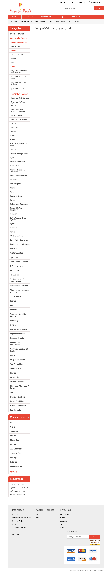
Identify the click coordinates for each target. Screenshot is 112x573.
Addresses (64, 521)
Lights (12, 224)
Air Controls (15, 270)
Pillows (13, 373)
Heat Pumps (15, 46)
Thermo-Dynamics (18, 54)
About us (15, 531)
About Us (29, 17)
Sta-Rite (14, 58)
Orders (62, 518)
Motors (12, 140)
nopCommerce (21, 570)
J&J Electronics (16, 449)
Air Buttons (14, 275)
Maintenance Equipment (19, 204)
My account (46, 17)
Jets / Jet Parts (16, 297)
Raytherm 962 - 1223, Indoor (18, 77)
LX (11, 423)
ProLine (13, 436)
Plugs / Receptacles (18, 329)
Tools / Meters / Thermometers (17, 280)
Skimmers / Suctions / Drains (19, 387)
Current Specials (17, 382)
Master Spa (14, 440)
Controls (13, 132)
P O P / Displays (16, 266)
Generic (13, 427)
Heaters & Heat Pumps (40, 21)
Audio (12, 305)
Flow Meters (14, 166)
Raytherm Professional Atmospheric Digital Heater (19, 103)
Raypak (59, 21)
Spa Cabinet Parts (17, 364)
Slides (12, 136)
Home (15, 17)
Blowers (13, 310)
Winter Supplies (16, 253)
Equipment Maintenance (20, 244)
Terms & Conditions (19, 528)
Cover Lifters (15, 377)
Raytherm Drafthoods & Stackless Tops (19, 71)
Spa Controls (15, 410)
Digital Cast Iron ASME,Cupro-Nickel (18, 110)
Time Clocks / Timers (19, 262)
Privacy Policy (17, 524)
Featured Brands (17, 338)
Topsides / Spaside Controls (18, 315)
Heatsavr (14, 127)
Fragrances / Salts (17, 360)
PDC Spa (13, 458)
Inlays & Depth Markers (18, 176)
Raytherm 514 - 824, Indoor (18, 89)
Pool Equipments (17, 34)
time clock (21, 494)
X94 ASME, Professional (19, 94)
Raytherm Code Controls (20, 98)
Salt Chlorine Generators (19, 240)
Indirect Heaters (17, 115)
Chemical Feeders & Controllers (17, 171)
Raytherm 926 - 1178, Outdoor (18, 83)
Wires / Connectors (18, 406)
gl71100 (12, 494)
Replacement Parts (17, 334)
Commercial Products (23, 21)
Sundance (14, 431)
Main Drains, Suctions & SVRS (18, 144)
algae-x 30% (23, 488)
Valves (12, 232)
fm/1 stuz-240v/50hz (17, 491)
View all (13, 472)
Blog (61, 17)
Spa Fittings (14, 257)
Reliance (13, 462)
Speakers (13, 228)
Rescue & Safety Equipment (16, 209)
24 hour (12, 484)
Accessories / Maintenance (16, 343)
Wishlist (63, 528)
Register (63, 2)
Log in (71, 2)
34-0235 (21, 484)
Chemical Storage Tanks (19, 154)
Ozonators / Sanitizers (19, 286)
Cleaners (13, 180)
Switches (13, 325)
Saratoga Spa (15, 453)
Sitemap (15, 514)
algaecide (13, 488)
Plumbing (14, 321)
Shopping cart (65, 524)
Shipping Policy (17, 521)
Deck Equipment (16, 184)
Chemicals (14, 188)
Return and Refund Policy (21, 518)
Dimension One (16, 466)
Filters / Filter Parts (17, 397)
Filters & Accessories (17, 162)
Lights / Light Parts (17, 401)
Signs (12, 158)
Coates (13, 123)
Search (38, 514)
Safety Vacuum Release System (18, 219)
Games (12, 192)
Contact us (75, 17)
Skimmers (13, 214)
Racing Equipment (16, 196)
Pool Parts (14, 249)
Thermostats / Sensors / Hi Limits (19, 291)
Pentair (13, 63)
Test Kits (13, 150)
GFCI (12, 392)
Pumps (12, 200)
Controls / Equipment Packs (19, 350)
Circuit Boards (16, 369)
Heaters (52, 21)
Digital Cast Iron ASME (19, 119)
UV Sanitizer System (17, 236)
